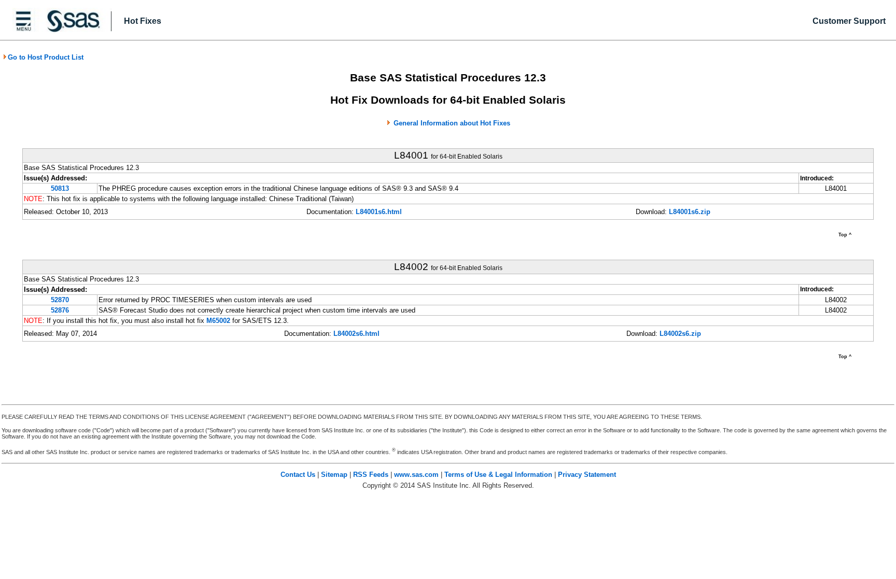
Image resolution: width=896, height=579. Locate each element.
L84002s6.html (356, 333)
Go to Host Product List (45, 57)
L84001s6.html (379, 212)
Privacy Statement (587, 474)
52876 (60, 310)
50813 (60, 188)
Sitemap (334, 474)
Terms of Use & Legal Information (498, 474)
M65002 (218, 320)
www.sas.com (416, 474)
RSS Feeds (370, 474)
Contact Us (298, 474)
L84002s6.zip (680, 333)
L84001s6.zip (689, 212)
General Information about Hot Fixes (452, 123)
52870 (60, 300)
